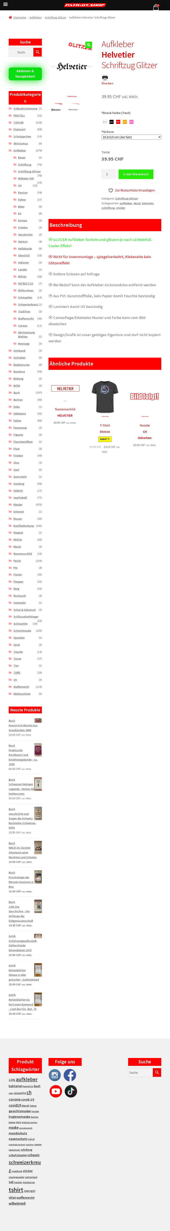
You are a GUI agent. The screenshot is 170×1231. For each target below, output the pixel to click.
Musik (17, 546)
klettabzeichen (29, 1122)
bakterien (16, 1086)
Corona (22, 325)
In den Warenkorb (136, 174)
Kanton (23, 192)
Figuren (18, 434)
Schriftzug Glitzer (55, 17)
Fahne (22, 199)
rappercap (14, 1149)
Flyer (16, 449)
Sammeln (19, 603)
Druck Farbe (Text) (116, 113)
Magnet (18, 532)
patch (31, 1139)
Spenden (19, 638)
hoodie (35, 1111)
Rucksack (19, 595)
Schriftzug (24, 164)
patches (30, 1144)
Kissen (17, 519)
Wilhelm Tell (26, 178)
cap (11, 1093)
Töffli (16, 672)
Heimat (23, 241)
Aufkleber (35, 17)
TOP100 (18, 122)
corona (15, 1099)
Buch (16, 392)
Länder (22, 269)
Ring (16, 588)
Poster (17, 574)
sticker (120, 208)
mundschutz (18, 1133)
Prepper (18, 581)
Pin (15, 568)
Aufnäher (19, 357)
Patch (17, 561)
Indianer (23, 262)
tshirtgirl (29, 1191)
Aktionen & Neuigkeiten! (25, 73)
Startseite (19, 17)
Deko (16, 407)
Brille (16, 385)
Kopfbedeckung (23, 526)
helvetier (147, 203)
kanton (34, 1117)
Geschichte (25, 234)
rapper (38, 1144)
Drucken (107, 83)
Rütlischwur (26, 290)
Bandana (19, 371)
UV (15, 680)
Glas (16, 462)
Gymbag (18, 484)
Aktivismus (20, 143)
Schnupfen (25, 297)
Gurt (16, 469)
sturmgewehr (16, 1177)
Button (18, 400)
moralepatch (25, 1128)
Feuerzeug (20, 427)
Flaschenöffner (23, 442)
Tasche (18, 652)
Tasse (17, 658)
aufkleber (126, 203)
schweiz (33, 1155)
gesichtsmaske (20, 1111)
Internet (18, 511)
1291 (12, 1080)
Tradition (24, 311)
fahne (33, 1105)
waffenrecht (25, 1197)
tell (11, 1182)
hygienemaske (19, 1116)
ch (29, 1092)
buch (37, 1086)
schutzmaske (18, 1155)
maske (14, 1127)
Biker (21, 206)
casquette (19, 1093)
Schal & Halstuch (24, 610)
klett (18, 1122)
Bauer (22, 157)
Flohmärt (19, 129)
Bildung (18, 378)
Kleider (17, 504)
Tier (16, 665)
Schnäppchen (22, 136)
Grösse (108, 132)
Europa (22, 220)
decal (137, 203)
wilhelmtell (17, 1203)
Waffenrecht (26, 318)
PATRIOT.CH (25, 283)
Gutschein (20, 476)
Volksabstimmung (25, 108)
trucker (18, 1182)
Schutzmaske (22, 630)
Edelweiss (19, 413)
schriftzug (108, 208)
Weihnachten (21, 694)
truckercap (29, 1182)
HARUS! (18, 491)
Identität (24, 255)
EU (19, 213)
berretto (28, 1086)
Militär (22, 276)
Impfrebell (20, 497)
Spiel (16, 645)
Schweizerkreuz (28, 304)
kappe (12, 1122)
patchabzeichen (17, 1144)
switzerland (31, 1177)
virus (12, 1197)
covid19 (15, 1105)
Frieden (23, 227)
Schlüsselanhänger (25, 616)
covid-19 (27, 1099)
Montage (23, 343)
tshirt (16, 1190)
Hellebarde (25, 248)
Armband (19, 350)
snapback (17, 1171)
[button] (88, 45)
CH (20, 185)
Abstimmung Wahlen (26, 334)
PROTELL (19, 115)
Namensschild (22, 553)
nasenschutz (18, 1139)
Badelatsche (21, 365)
